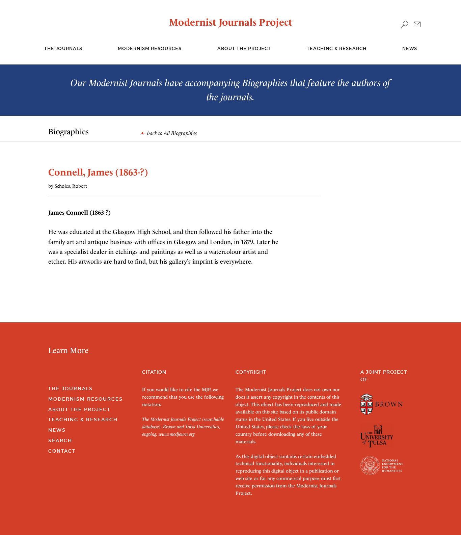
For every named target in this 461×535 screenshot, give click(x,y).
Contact (62, 451)
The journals (63, 48)
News (409, 48)
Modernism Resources (150, 48)
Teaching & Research (337, 48)
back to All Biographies (171, 133)
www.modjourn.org (177, 434)
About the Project (244, 48)
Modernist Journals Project (230, 22)
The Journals (70, 388)
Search (60, 440)
